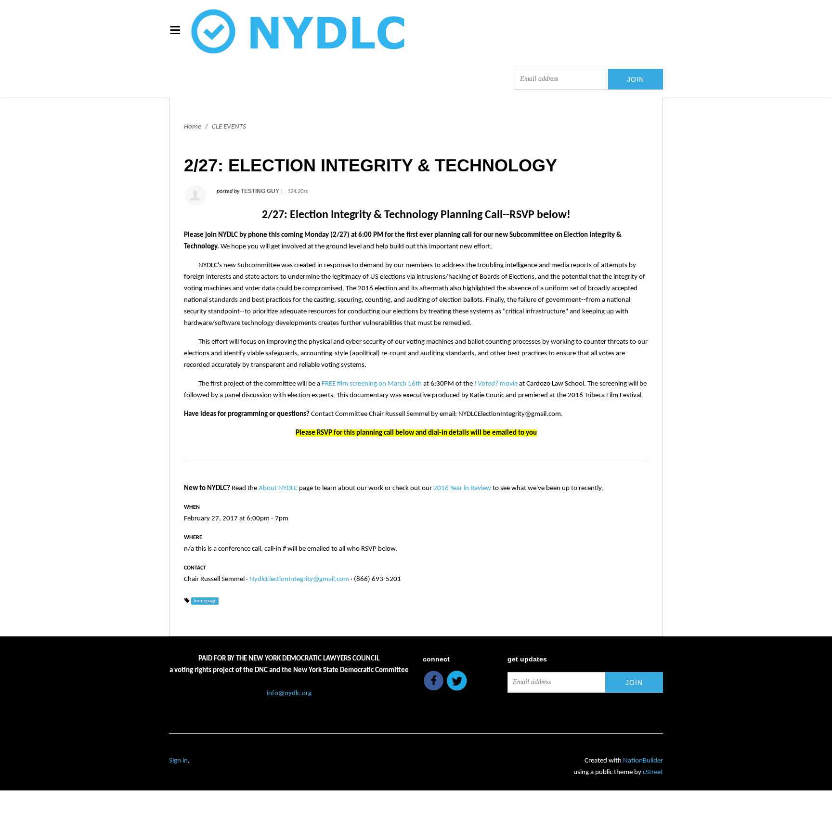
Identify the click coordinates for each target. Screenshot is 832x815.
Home (192, 126)
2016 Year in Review (462, 488)
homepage (205, 601)
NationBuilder (643, 760)
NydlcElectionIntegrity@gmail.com (299, 579)
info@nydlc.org (289, 693)
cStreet (653, 772)
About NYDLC (278, 488)
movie (496, 384)
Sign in (178, 760)
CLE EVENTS (229, 126)
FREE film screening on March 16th (372, 384)
